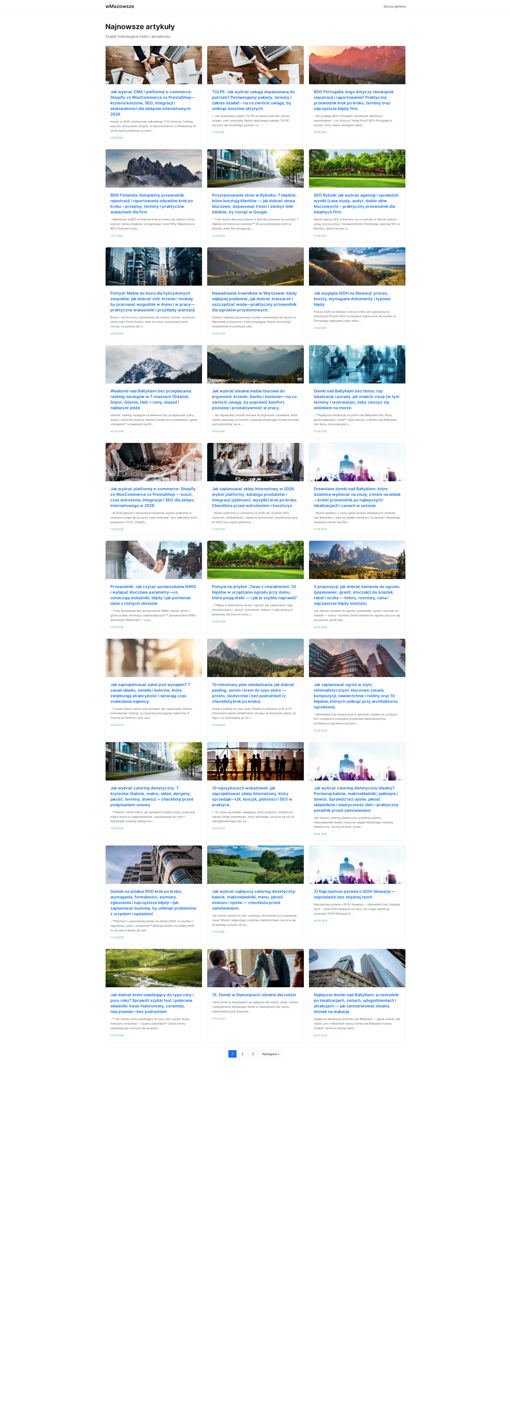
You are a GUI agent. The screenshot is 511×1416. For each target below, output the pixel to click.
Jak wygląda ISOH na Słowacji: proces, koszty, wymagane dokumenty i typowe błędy (352, 299)
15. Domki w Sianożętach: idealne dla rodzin (254, 994)
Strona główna (394, 6)
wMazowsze (119, 6)
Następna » (270, 1054)
